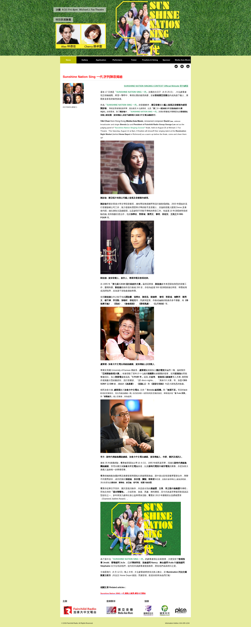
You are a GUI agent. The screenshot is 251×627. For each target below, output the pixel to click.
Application (101, 60)
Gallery (85, 60)
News (68, 60)
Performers (117, 60)
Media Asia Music (182, 60)
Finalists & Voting (150, 60)
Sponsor (166, 60)
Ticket (133, 60)
